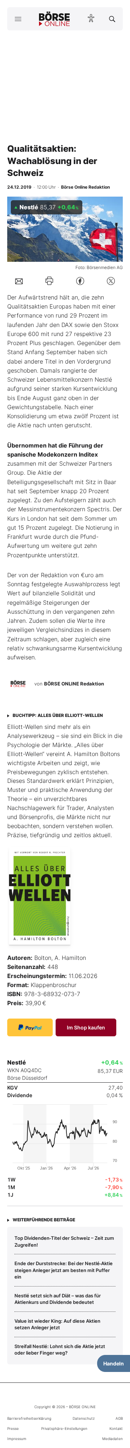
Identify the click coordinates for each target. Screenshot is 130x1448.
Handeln (113, 1363)
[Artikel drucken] (49, 280)
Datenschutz (84, 1418)
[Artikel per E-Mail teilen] (19, 281)
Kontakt (116, 1428)
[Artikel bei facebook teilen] (80, 280)
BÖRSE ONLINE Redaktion (74, 684)
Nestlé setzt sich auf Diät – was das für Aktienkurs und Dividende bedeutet (57, 1299)
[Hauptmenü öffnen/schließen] (18, 19)
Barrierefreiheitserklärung (29, 1418)
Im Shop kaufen (86, 1027)
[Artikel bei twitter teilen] (111, 280)
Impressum (16, 1438)
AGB (119, 1418)
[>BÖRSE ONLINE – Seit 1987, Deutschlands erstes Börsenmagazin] (54, 19)
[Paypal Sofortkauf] (30, 1027)
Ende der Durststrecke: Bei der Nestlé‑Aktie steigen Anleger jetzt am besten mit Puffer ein (63, 1270)
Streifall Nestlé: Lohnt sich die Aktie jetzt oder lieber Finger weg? (59, 1349)
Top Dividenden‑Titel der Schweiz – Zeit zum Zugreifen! (64, 1241)
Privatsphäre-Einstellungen (64, 1428)
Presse (13, 1428)
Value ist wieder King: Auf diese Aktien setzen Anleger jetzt (57, 1324)
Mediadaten (112, 1438)
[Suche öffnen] (112, 19)
